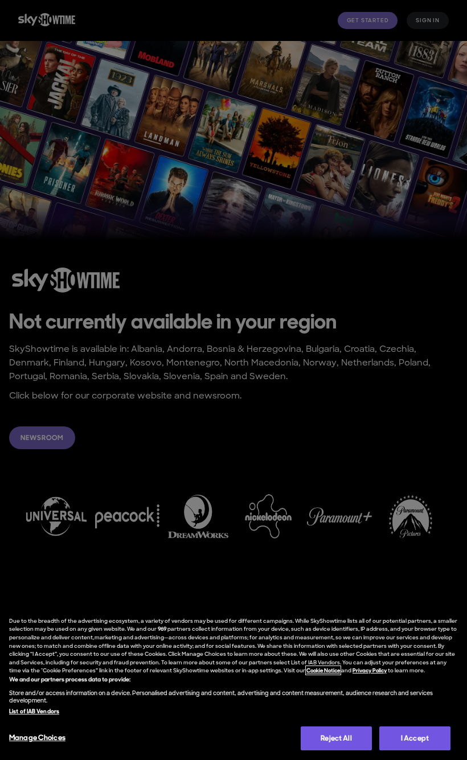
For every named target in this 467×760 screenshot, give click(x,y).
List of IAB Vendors (34, 711)
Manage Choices (37, 737)
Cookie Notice (323, 670)
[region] (233, 683)
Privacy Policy (370, 670)
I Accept (415, 738)
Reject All (336, 738)
